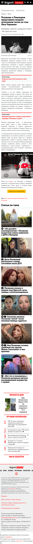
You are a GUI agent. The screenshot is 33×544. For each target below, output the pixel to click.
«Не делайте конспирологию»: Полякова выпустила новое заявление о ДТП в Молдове (14, 231)
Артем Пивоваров (19, 198)
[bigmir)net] (10, 2)
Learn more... (19, 541)
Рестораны (18, 470)
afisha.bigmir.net (11, 488)
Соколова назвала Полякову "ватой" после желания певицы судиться (13, 318)
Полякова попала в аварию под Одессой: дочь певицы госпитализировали (14, 290)
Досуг (9, 14)
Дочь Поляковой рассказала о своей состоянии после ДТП (11, 261)
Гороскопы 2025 (20, 10)
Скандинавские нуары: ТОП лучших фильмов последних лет (18, 430)
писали (11, 181)
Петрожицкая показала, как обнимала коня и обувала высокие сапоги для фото (18, 449)
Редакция (4, 496)
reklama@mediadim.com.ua (9, 517)
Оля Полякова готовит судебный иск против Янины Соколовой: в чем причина (14, 348)
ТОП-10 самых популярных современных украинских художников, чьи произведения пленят (17, 423)
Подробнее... (9, 537)
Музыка (10, 470)
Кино (5, 470)
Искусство (26, 470)
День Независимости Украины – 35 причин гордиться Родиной (18, 436)
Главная (3, 14)
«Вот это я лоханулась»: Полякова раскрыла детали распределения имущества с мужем (14, 379)
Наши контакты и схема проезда (11, 499)
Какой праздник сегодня (8, 10)
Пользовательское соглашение (10, 508)
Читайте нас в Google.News (16, 191)
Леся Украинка (8, 198)
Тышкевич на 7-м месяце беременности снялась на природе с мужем (18, 442)
